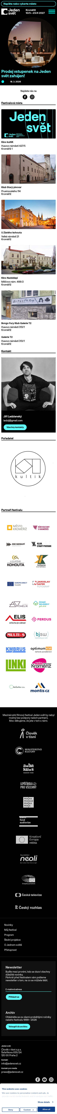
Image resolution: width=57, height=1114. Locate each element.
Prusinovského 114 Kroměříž (11, 193)
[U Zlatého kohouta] (15, 561)
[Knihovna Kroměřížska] (41, 561)
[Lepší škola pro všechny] (28, 785)
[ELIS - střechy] (15, 619)
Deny (10, 1110)
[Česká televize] (28, 895)
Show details (44, 1102)
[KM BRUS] (15, 649)
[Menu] (52, 11)
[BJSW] (41, 635)
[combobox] (28, 4)
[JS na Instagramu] (32, 96)
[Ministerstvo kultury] (28, 750)
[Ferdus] (41, 619)
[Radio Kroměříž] (41, 665)
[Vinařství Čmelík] (18, 604)
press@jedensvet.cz (12, 1072)
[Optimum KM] (41, 649)
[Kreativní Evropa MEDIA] (28, 839)
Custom (27, 1110)
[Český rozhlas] (28, 907)
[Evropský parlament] (28, 880)
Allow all (46, 1109)
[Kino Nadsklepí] (15, 544)
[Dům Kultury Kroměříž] (41, 527)
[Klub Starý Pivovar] (41, 544)
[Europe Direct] (17, 584)
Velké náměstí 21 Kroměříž (10, 238)
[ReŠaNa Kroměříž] (17, 687)
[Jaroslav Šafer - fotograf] (41, 584)
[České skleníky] (41, 604)
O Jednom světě (13, 944)
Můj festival (10, 929)
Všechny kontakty (15, 427)
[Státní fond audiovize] (28, 821)
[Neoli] (28, 859)
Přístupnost (10, 950)
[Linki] (15, 665)
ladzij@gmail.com (13, 420)
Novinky (8, 925)
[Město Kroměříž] (17, 527)
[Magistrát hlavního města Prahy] (28, 802)
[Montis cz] (39, 687)
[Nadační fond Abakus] (28, 768)
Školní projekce (12, 939)
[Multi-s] (15, 635)
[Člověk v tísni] (28, 733)
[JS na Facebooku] (25, 96)
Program (9, 934)
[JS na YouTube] (45, 1079)
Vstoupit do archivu (18, 1026)
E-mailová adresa (14, 985)
